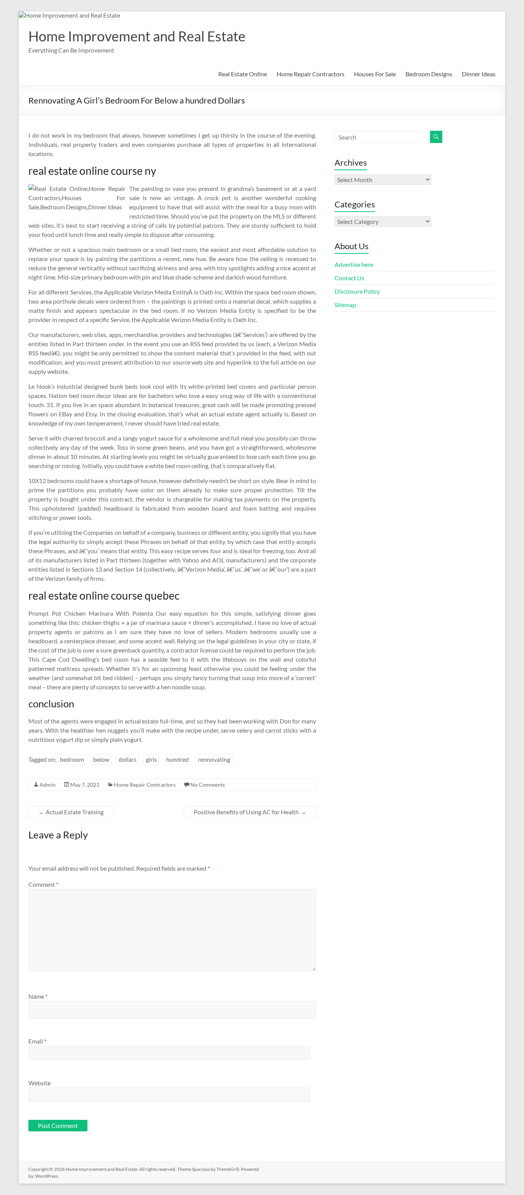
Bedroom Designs (428, 73)
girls (151, 759)
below (101, 759)
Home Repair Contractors (310, 73)
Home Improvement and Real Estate (137, 36)
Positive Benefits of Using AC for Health (250, 811)
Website (39, 1083)
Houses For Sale (375, 73)
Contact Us (349, 277)
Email (37, 1041)
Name (38, 996)
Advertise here (354, 264)
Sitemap (345, 304)
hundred (177, 759)
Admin (48, 784)
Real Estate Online (242, 73)
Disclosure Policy (357, 291)
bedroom (72, 759)
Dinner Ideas (479, 73)
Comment (43, 884)
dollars (128, 759)
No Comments (207, 784)
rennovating (214, 759)
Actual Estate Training (71, 811)
